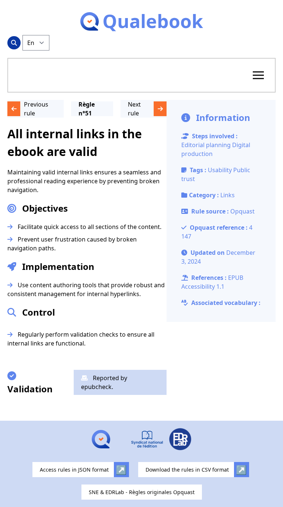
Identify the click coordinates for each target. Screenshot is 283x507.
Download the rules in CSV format (187, 469)
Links (227, 195)
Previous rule (36, 108)
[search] (14, 42)
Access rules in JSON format (74, 469)
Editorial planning (206, 145)
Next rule (134, 108)
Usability (220, 170)
